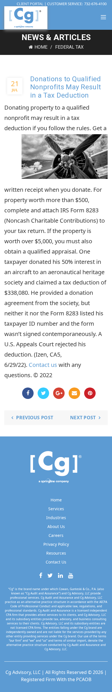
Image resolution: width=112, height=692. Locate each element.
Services (56, 508)
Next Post (83, 417)
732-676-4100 (95, 3)
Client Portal (30, 3)
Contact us (43, 365)
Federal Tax (69, 47)
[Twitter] (43, 393)
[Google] (59, 393)
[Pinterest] (90, 393)
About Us (56, 526)
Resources (56, 553)
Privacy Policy (56, 544)
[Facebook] (28, 393)
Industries (56, 517)
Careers (56, 535)
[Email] (74, 393)
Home (40, 47)
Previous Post (34, 417)
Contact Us (56, 562)
